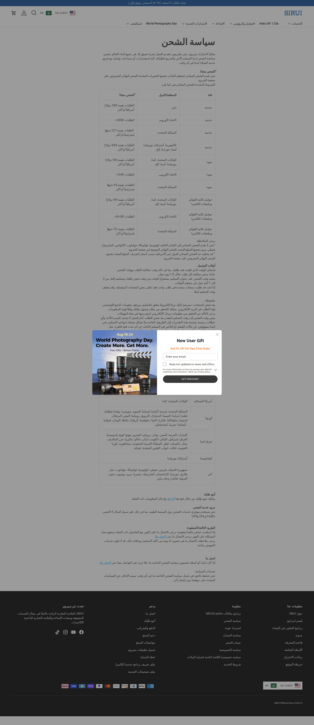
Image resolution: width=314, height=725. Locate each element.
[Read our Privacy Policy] (215, 370)
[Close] (217, 334)
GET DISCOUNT (190, 379)
